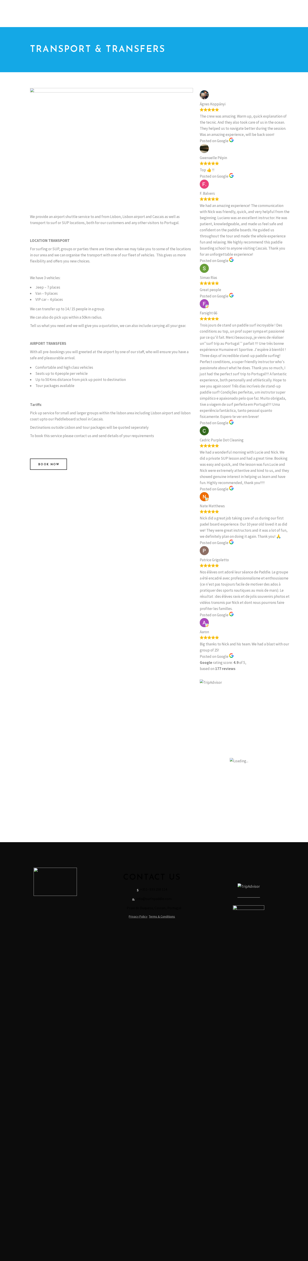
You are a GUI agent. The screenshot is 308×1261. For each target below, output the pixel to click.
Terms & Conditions (162, 916)
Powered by (151, 24)
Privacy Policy (138, 916)
